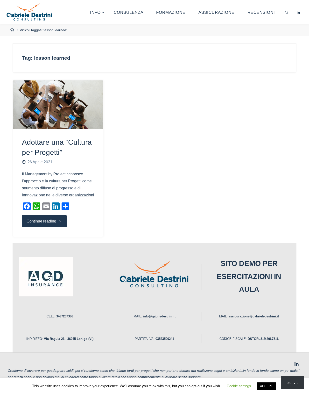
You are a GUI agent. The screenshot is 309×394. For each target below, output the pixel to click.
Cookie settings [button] (239, 386)
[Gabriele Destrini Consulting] (30, 12)
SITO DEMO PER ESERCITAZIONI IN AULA (249, 276)
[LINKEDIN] (298, 12)
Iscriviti (292, 382)
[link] (286, 12)
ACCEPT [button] (266, 386)
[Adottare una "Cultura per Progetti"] (58, 104)
